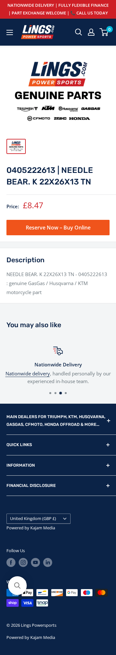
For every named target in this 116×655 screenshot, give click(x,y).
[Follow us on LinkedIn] (47, 562)
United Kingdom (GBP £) (33, 518)
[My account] (91, 32)
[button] (17, 585)
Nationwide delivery (27, 373)
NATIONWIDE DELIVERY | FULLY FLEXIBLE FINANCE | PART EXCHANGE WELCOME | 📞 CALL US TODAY (58, 9)
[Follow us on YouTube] (35, 562)
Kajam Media (42, 528)
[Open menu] (9, 32)
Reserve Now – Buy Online (58, 227)
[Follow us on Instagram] (23, 562)
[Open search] (78, 32)
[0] (104, 32)
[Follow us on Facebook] (10, 562)
